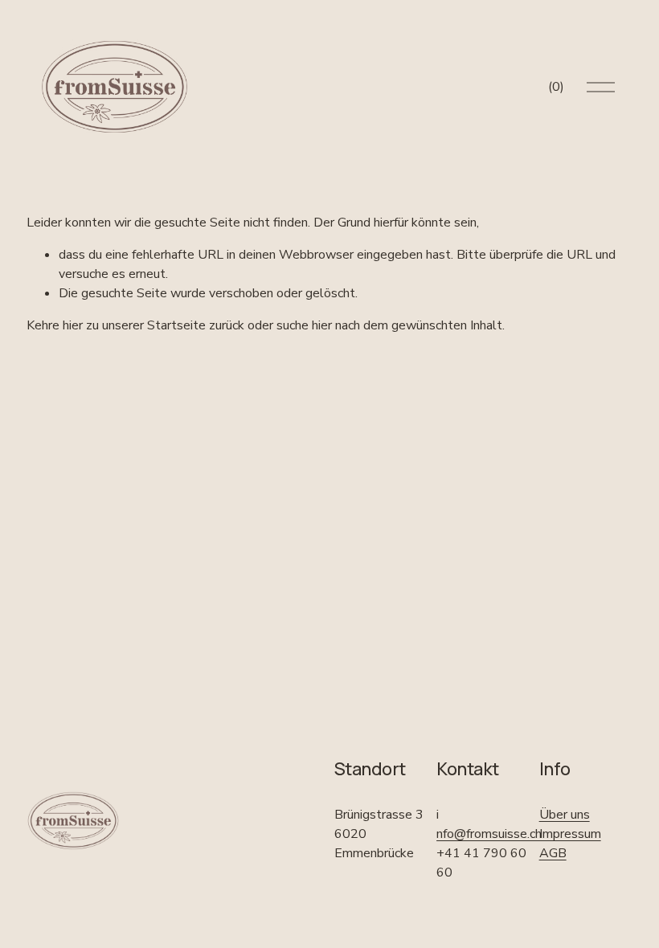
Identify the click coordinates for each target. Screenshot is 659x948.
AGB (553, 853)
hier (73, 325)
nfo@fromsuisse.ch (489, 834)
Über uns (564, 814)
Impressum (570, 834)
